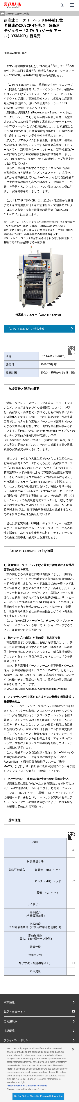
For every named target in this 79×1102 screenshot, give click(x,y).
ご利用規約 (10, 1021)
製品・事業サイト (15, 1011)
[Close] (73, 1049)
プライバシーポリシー (17, 1040)
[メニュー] (72, 4)
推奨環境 (9, 1030)
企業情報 (9, 1002)
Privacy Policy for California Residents (27, 1085)
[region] (39, 1072)
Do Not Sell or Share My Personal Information (38, 1096)
